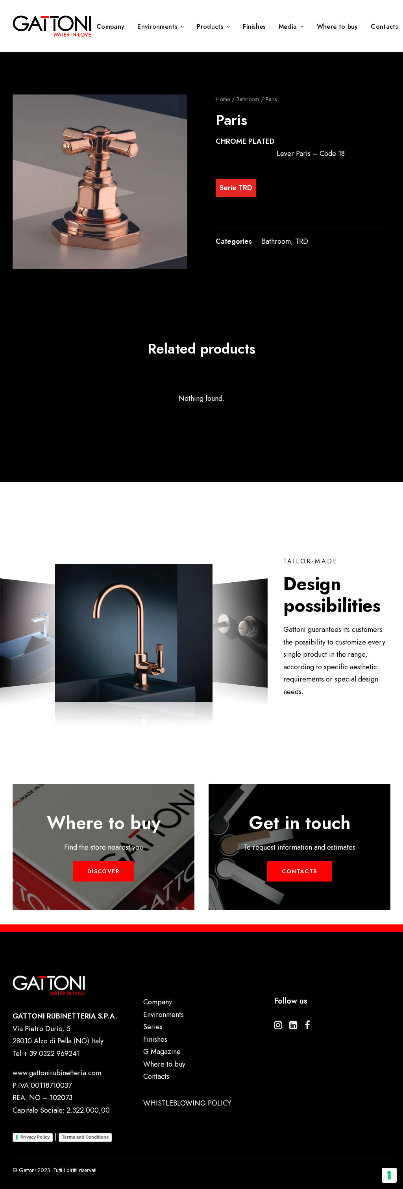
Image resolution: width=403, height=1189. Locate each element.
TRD (301, 241)
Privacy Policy (35, 1137)
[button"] (278, 1027)
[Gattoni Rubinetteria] (52, 26)
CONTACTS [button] (299, 871)
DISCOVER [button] (103, 871)
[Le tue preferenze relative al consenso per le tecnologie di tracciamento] (389, 1175)
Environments (157, 26)
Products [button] (210, 26)
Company (110, 26)
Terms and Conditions (85, 1137)
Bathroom (248, 99)
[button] (100, 181)
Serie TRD (236, 188)
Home (223, 99)
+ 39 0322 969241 (51, 1053)
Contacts (156, 1076)
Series (153, 1027)
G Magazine (162, 1051)
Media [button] (288, 26)
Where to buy (337, 26)
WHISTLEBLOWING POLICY (187, 1103)
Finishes (254, 26)
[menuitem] (113, 27)
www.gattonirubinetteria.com (57, 1073)
